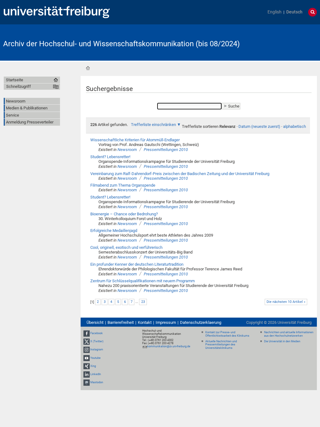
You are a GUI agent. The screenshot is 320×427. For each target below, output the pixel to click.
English (275, 12)
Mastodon (96, 382)
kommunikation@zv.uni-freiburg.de (168, 346)
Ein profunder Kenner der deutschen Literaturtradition (136, 264)
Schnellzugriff (18, 86)
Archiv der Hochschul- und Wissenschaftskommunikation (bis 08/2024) (121, 43)
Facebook (96, 333)
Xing (93, 366)
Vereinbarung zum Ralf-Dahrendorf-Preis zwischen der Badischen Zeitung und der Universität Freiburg (179, 173)
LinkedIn (95, 374)
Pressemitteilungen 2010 (166, 149)
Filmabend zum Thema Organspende (122, 185)
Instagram (96, 349)
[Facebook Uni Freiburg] (86, 333)
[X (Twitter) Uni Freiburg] (86, 341)
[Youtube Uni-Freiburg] (86, 357)
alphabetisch (294, 126)
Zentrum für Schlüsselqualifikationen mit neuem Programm (142, 281)
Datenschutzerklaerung (200, 322)
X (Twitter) (96, 341)
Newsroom (127, 149)
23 (143, 302)
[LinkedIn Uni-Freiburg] (86, 374)
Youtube (95, 357)
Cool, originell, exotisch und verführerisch (126, 247)
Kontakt (145, 322)
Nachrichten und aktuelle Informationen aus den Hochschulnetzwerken (288, 334)
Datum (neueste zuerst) (259, 126)
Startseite (88, 68)
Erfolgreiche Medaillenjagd (113, 230)
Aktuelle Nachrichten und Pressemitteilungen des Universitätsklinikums (221, 345)
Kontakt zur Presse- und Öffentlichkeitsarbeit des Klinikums (227, 334)
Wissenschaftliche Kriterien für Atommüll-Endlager (135, 140)
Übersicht (95, 322)
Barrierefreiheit (121, 322)
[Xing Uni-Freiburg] (86, 366)
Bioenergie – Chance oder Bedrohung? (124, 214)
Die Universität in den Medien (282, 341)
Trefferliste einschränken (153, 124)
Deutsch (294, 12)
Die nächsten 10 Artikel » (286, 302)
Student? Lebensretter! (110, 156)
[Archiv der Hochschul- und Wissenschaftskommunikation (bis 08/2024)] (286, 42)
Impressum (166, 322)
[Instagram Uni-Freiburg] (86, 349)
